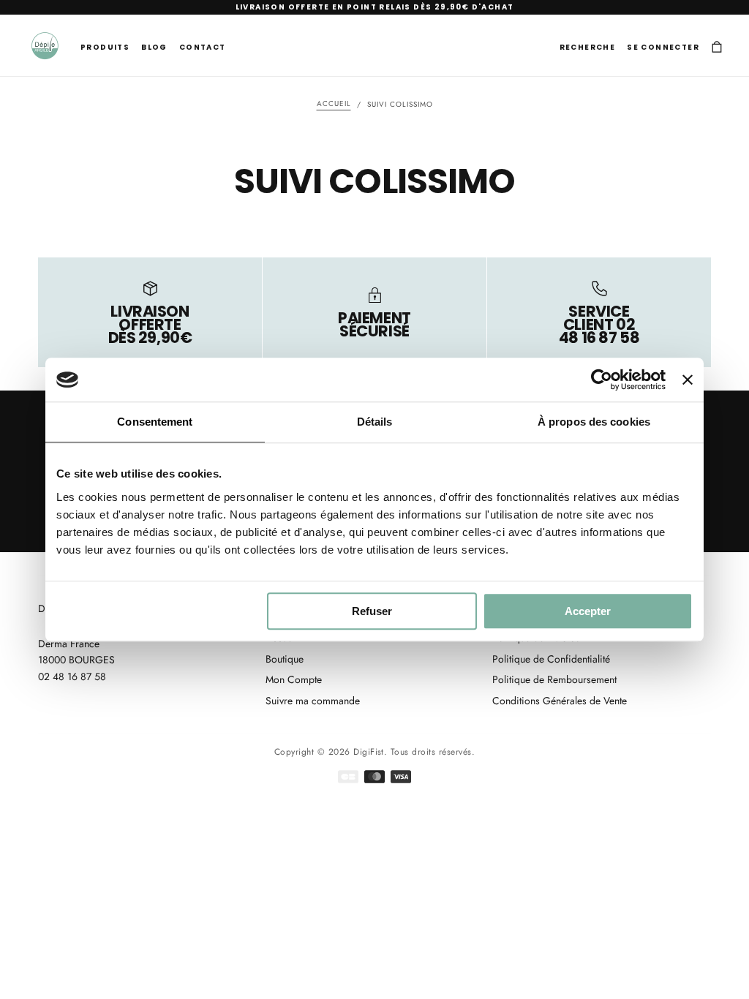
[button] (588, 47)
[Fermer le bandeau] (687, 379)
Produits (104, 47)
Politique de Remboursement (554, 679)
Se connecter (663, 47)
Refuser (372, 611)
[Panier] (717, 47)
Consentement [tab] (154, 421)
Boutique (285, 659)
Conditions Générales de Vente (559, 700)
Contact (202, 47)
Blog (154, 47)
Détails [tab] (375, 421)
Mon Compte (294, 679)
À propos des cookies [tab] (594, 421)
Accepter (588, 611)
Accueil (334, 104)
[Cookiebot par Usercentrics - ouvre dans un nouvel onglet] (602, 380)
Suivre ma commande (313, 700)
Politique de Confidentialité (551, 659)
